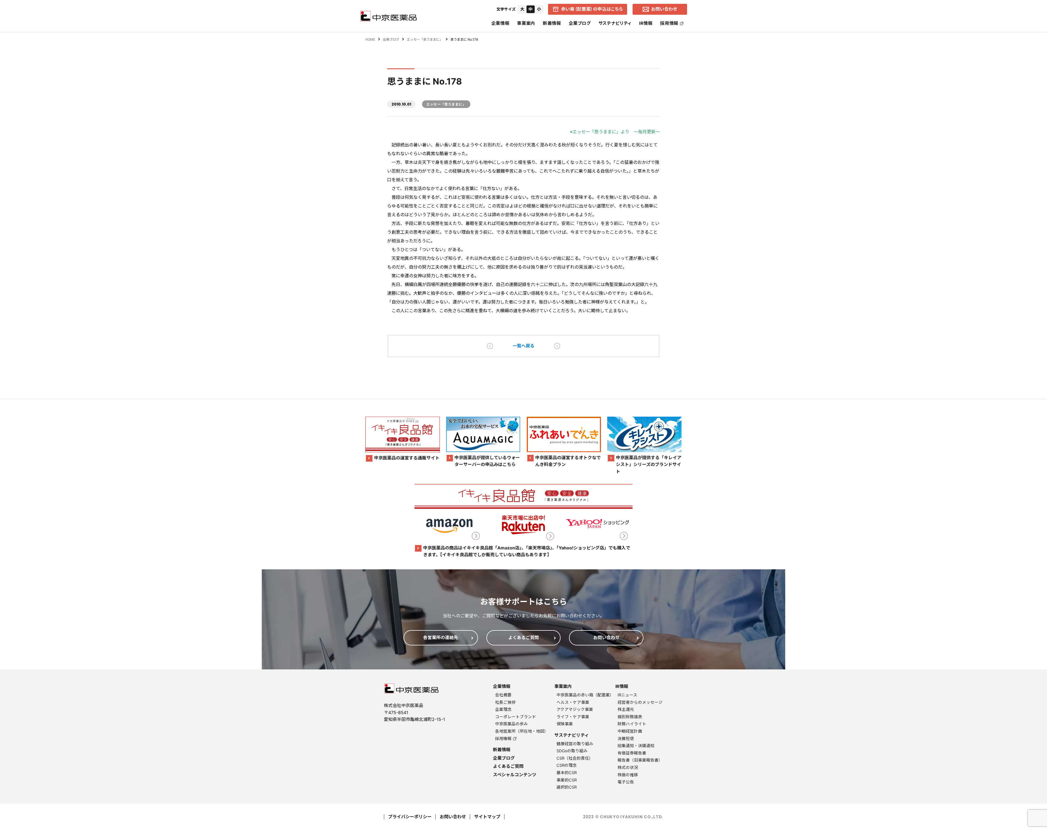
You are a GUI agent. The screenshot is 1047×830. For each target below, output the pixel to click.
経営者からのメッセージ (640, 702)
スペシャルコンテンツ (514, 774)
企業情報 (500, 23)
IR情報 (646, 23)
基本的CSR (566, 772)
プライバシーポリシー (410, 816)
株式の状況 (628, 767)
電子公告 (626, 782)
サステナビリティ (614, 23)
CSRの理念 (566, 765)
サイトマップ (487, 816)
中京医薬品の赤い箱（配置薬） (585, 695)
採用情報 (669, 23)
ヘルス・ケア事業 (572, 702)
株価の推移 (628, 774)
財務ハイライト (632, 723)
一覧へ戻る (523, 345)
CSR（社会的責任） (574, 758)
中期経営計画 (630, 731)
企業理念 (503, 709)
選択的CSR (566, 787)
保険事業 (564, 723)
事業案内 (526, 23)
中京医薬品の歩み (511, 723)
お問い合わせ (453, 816)
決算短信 (626, 738)
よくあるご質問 (508, 766)
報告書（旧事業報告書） (640, 760)
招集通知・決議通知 (636, 745)
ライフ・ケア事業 (572, 716)
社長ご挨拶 (505, 702)
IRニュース (627, 695)
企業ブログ (580, 23)
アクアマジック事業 (574, 709)
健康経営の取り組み (574, 743)
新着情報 (552, 23)
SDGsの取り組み (572, 750)
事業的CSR (566, 780)
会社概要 (503, 695)
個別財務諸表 (630, 716)
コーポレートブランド (515, 716)
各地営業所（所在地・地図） (521, 731)
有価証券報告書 (632, 753)
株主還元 (626, 709)
